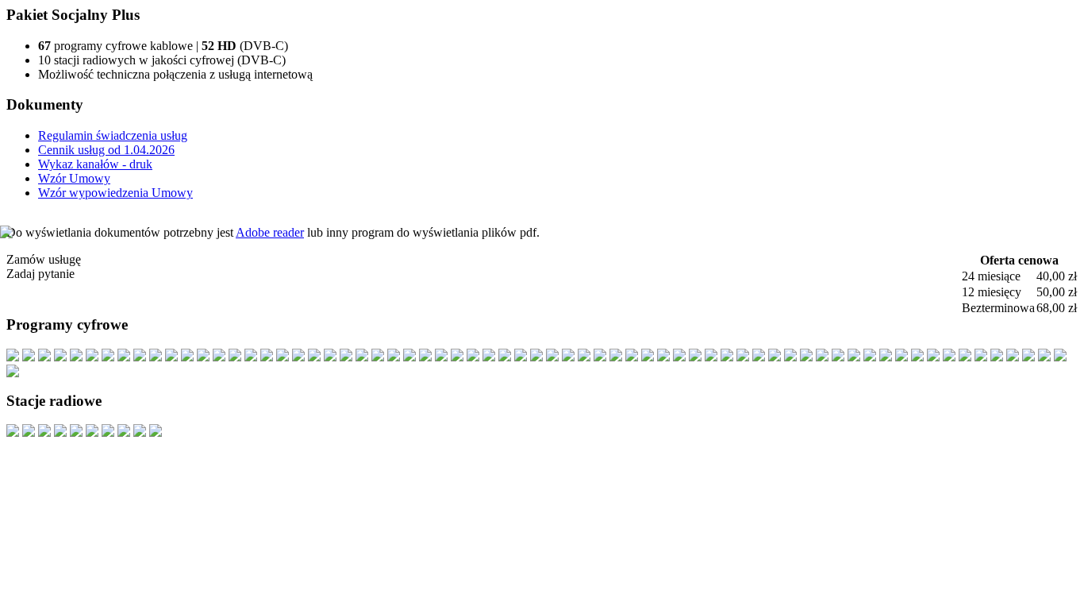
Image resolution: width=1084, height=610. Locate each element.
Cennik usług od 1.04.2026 (106, 149)
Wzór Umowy (74, 178)
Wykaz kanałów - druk (95, 164)
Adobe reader (270, 232)
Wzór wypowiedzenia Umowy (115, 192)
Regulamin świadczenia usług (112, 135)
